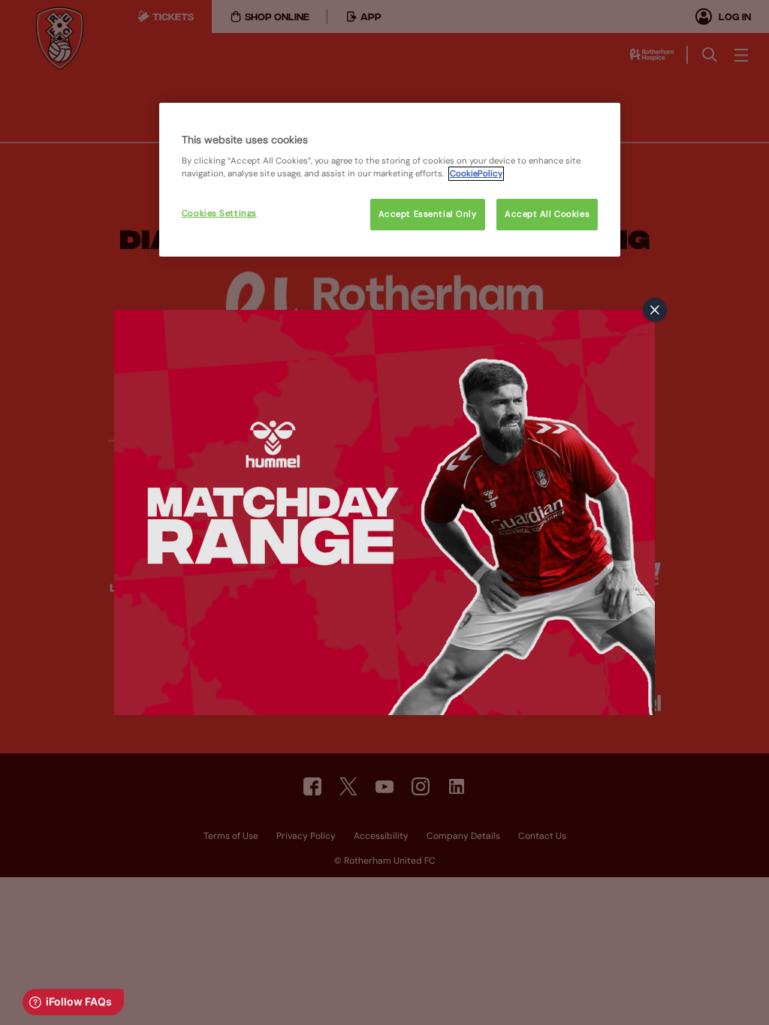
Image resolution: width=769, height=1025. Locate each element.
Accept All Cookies (547, 214)
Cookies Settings (219, 213)
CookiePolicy (476, 173)
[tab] (655, 310)
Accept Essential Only (427, 214)
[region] (389, 180)
